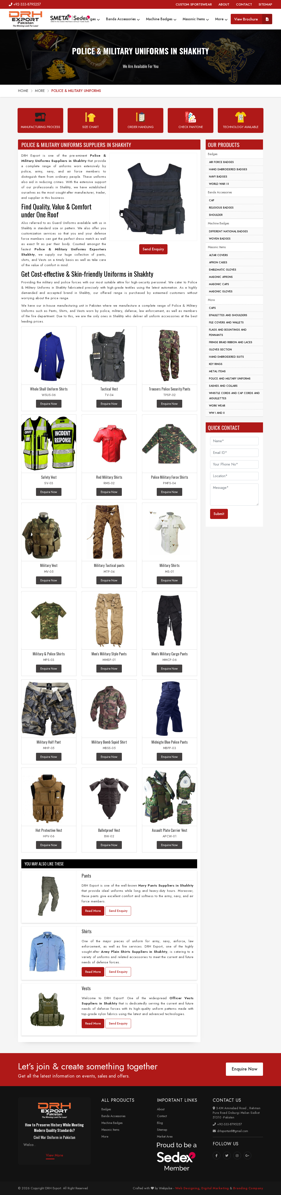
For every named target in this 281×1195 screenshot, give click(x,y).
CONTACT (244, 4)
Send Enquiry (118, 911)
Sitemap (162, 1129)
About (160, 1109)
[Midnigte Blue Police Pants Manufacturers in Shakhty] (169, 709)
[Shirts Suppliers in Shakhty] (47, 952)
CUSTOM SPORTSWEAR (194, 4)
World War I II (219, 184)
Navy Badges (218, 177)
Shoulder (216, 215)
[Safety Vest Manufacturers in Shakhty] (49, 444)
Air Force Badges (221, 162)
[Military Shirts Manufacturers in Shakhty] (169, 532)
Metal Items (217, 371)
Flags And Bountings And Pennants (228, 332)
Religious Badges (221, 208)
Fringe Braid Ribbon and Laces (230, 342)
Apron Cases (218, 262)
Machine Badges (159, 19)
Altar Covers (218, 255)
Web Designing (187, 1188)
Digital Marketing (215, 1188)
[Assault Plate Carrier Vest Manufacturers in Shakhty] (169, 797)
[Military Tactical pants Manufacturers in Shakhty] (109, 532)
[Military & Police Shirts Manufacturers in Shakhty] (49, 620)
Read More (93, 911)
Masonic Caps (219, 284)
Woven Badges (220, 239)
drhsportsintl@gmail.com (232, 1131)
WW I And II (217, 413)
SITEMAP (265, 4)
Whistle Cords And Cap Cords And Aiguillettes (234, 395)
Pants (86, 875)
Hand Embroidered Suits (226, 357)
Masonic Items (194, 19)
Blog (160, 1123)
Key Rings (215, 364)
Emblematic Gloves (222, 270)
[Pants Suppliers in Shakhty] (47, 896)
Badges (90, 19)
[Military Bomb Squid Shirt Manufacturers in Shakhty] (109, 709)
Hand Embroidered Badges (228, 169)
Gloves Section (220, 350)
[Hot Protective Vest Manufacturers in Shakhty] (49, 797)
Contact (162, 1116)
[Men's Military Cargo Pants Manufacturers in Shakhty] (169, 620)
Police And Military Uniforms (229, 379)
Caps (212, 308)
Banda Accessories (121, 19)
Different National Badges (228, 231)
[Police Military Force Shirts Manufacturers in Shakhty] (169, 444)
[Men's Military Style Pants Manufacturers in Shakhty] (109, 620)
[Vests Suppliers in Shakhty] (47, 1009)
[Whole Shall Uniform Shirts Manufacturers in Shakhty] (49, 355)
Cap (211, 200)
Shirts (87, 931)
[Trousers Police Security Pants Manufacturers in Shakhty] (169, 355)
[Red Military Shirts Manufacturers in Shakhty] (109, 444)
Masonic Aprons (221, 277)
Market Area (165, 1136)
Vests (86, 988)
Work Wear (217, 406)
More (220, 19)
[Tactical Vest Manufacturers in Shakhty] (109, 355)
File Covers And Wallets (226, 322)
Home (23, 90)
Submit (219, 513)
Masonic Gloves (220, 291)
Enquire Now (244, 1069)
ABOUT (223, 4)
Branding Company (248, 1188)
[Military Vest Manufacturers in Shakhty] (49, 532)
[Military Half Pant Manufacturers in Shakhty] (49, 709)
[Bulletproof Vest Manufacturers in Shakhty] (109, 797)
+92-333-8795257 (27, 4)
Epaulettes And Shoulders (228, 315)
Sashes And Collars (223, 386)
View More (54, 1155)
